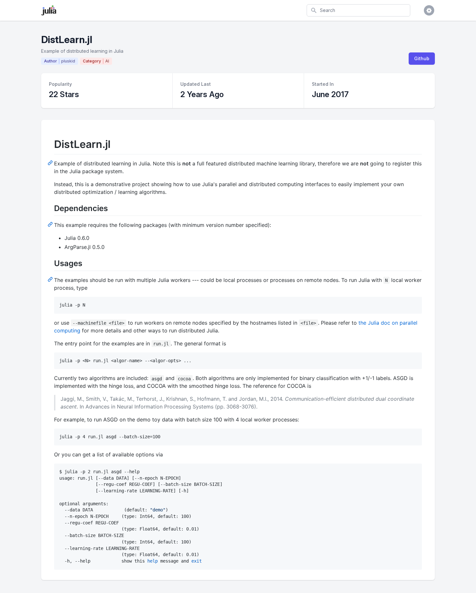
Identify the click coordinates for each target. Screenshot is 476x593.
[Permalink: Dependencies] (51, 224)
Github (421, 58)
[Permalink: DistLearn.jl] (51, 162)
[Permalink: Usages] (51, 279)
